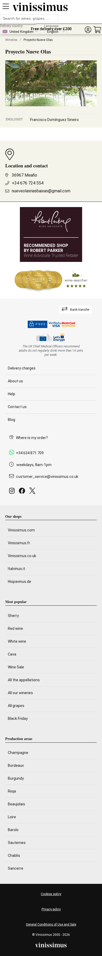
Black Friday (18, 718)
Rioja (12, 791)
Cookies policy (51, 894)
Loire (12, 817)
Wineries (11, 40)
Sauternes (17, 843)
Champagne (18, 753)
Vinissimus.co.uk (22, 556)
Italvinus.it (16, 569)
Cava (12, 654)
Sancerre (15, 868)
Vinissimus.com (21, 530)
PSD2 (41, 324)
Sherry (13, 616)
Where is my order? (32, 438)
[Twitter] (33, 492)
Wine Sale (16, 667)
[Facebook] (23, 492)
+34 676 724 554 (27, 183)
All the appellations (24, 680)
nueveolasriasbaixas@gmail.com (41, 190)
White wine (17, 641)
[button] (88, 29)
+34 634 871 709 (30, 453)
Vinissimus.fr (19, 543)
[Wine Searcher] (51, 280)
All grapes (16, 706)
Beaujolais (16, 804)
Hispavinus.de (19, 581)
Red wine (15, 628)
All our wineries (20, 693)
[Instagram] (13, 492)
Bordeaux (16, 765)
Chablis (14, 855)
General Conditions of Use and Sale (51, 924)
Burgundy (16, 778)
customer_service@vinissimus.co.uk (47, 476)
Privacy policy (51, 909)
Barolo (13, 830)
